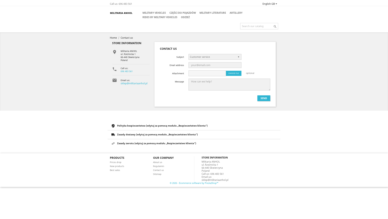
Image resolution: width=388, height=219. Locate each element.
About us (157, 162)
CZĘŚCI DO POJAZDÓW (182, 12)
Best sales (115, 170)
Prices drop (115, 162)
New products (117, 166)
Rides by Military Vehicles (159, 17)
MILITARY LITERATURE (212, 12)
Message (179, 81)
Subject (180, 57)
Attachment (178, 73)
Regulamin (158, 166)
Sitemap (157, 174)
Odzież (185, 17)
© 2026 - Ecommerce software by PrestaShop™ (194, 182)
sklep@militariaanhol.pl (134, 83)
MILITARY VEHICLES (154, 12)
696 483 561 (127, 71)
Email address (177, 65)
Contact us (158, 170)
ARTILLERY (236, 12)
